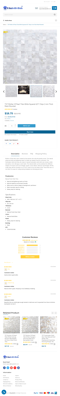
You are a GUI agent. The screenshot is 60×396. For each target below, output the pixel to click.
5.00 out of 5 (34, 240)
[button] (8, 109)
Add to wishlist (24, 134)
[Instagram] (11, 367)
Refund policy (18, 385)
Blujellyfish (13, 393)
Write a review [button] (30, 257)
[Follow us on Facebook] (6, 143)
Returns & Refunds (20, 381)
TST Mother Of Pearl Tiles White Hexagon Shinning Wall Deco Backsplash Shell (29, 338)
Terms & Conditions (7, 383)
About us (17, 377)
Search (17, 375)
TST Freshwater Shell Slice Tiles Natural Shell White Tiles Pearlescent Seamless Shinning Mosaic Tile (48, 338)
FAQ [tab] (31, 154)
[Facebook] (4, 367)
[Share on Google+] (13, 143)
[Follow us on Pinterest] (17, 143)
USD (54, 1)
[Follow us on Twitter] (10, 143)
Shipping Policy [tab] (41, 154)
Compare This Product (11, 134)
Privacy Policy (18, 379)
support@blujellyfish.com (45, 8)
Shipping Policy (6, 381)
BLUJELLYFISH (11, 116)
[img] (7, 267)
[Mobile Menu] (56, 20)
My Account (47, 1)
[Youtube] (15, 367)
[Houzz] (18, 367)
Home (4, 24)
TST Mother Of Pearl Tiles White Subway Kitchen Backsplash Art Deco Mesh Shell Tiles (11, 338)
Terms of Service (7, 385)
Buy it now (30, 132)
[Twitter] (8, 367)
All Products (6, 377)
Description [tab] (15, 154)
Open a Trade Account (20, 383)
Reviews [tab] (25, 154)
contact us (5, 379)
